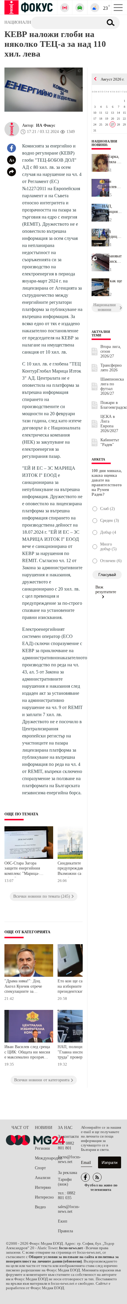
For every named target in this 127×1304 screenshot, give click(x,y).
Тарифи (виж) (65, 1181)
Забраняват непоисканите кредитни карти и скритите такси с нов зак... (112, 259)
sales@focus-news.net (69, 1209)
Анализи (43, 1177)
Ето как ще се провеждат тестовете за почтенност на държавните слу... (112, 284)
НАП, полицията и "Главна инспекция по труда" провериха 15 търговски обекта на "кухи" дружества (77, 1053)
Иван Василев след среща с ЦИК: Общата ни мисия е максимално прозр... (112, 184)
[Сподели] (11, 171)
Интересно (44, 1197)
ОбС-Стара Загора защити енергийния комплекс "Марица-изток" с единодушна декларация (23, 869)
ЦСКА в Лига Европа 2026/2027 (109, 423)
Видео (40, 1207)
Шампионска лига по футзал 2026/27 (112, 386)
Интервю (43, 1187)
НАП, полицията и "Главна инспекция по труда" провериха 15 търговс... (111, 209)
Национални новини (104, 143)
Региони (42, 1148)
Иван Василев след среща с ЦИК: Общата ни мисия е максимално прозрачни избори (27, 1053)
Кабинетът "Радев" (109, 442)
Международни (46, 1158)
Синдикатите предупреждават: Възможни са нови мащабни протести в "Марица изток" (76, 869)
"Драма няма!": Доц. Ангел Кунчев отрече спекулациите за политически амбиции (24, 987)
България (43, 1138)
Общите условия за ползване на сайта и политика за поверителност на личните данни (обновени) (62, 1259)
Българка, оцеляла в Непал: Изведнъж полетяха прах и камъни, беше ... (111, 159)
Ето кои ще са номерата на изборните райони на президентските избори (79, 986)
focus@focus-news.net (69, 1159)
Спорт (40, 1168)
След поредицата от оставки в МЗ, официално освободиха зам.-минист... (112, 234)
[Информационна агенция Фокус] (85, 1177)
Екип (62, 1221)
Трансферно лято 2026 (111, 367)
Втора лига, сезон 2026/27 (110, 351)
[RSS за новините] (97, 1177)
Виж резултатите (105, 589)
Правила (65, 1231)
